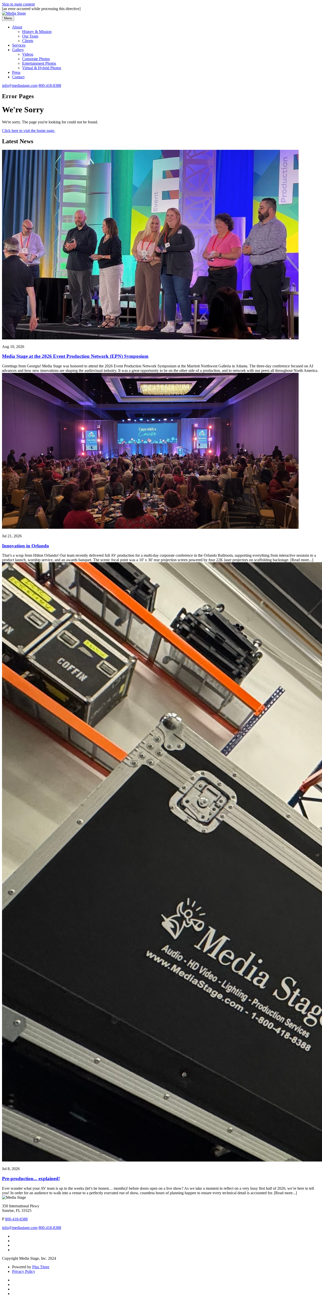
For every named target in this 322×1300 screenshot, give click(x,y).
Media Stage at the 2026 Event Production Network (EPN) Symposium (75, 356)
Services (18, 45)
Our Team (30, 36)
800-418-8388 (49, 85)
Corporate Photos (36, 59)
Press (16, 72)
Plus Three (40, 1267)
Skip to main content (18, 4)
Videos (27, 54)
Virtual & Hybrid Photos (41, 68)
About (17, 27)
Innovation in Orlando (25, 545)
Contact (18, 77)
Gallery (18, 50)
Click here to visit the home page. (28, 130)
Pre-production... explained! (31, 1178)
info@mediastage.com (19, 85)
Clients (27, 41)
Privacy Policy (23, 1271)
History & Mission (37, 31)
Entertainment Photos (39, 63)
